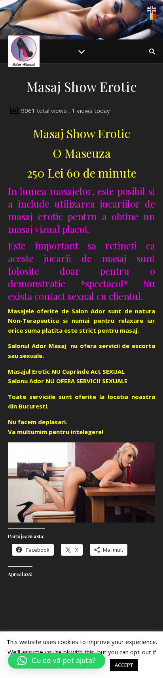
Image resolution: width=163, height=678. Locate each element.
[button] (56, 661)
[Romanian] (152, 16)
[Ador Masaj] (24, 51)
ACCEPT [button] (124, 665)
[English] (152, 9)
